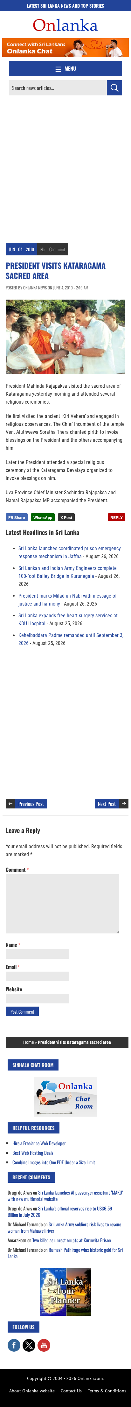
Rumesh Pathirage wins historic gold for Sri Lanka (65, 1252)
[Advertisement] (65, 170)
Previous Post (31, 803)
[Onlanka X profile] (29, 1342)
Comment (57, 249)
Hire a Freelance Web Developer (39, 1143)
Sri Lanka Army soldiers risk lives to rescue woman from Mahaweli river (64, 1227)
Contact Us (71, 1391)
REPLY (116, 517)
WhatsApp (42, 517)
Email (12, 967)
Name (13, 944)
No (42, 249)
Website (14, 989)
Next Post (107, 803)
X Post (66, 517)
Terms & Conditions (107, 1391)
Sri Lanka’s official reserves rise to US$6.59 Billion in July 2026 (60, 1211)
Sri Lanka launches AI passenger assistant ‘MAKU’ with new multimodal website (65, 1195)
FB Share (16, 517)
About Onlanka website (32, 1391)
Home (28, 1042)
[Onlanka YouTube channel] (44, 1342)
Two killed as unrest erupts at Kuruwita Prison (71, 1240)
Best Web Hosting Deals (32, 1152)
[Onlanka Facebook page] (14, 1342)
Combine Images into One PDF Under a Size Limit (53, 1162)
